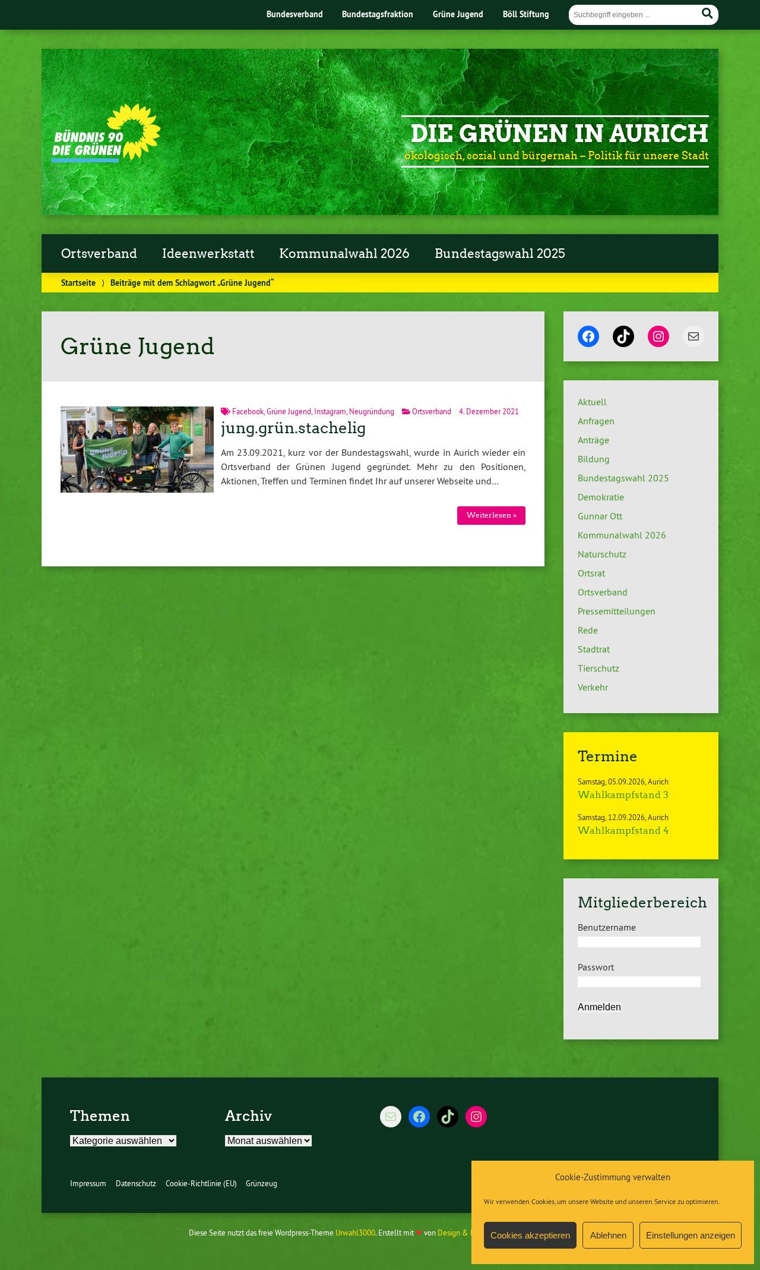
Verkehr (593, 687)
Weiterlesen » (492, 514)
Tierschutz (598, 668)
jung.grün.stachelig (293, 427)
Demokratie (601, 497)
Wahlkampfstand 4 (623, 830)
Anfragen (596, 421)
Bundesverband (295, 14)
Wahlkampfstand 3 (623, 795)
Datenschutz (136, 1183)
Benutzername (607, 927)
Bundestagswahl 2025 (500, 253)
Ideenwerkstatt (208, 253)
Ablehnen (608, 1235)
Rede (588, 630)
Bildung (594, 459)
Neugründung (371, 411)
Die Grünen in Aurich (559, 133)
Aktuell (592, 402)
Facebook (248, 411)
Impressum (88, 1183)
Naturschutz (602, 554)
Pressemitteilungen (617, 611)
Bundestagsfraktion (377, 14)
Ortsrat (591, 573)
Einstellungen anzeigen (690, 1235)
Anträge (593, 440)
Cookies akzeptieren (530, 1235)
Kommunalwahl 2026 (344, 253)
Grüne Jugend (458, 14)
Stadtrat (594, 649)
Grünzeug (261, 1183)
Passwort (596, 967)
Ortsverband (99, 253)
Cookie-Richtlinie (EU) (201, 1183)
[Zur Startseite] (106, 159)
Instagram (330, 411)
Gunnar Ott (600, 516)
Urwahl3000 (355, 1232)
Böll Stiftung (526, 14)
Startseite (78, 282)
